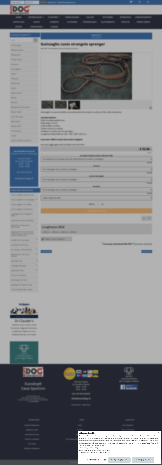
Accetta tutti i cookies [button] (143, 460)
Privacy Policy (93, 448)
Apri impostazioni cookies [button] (96, 460)
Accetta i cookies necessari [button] (119, 460)
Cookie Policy (83, 448)
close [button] (158, 432)
